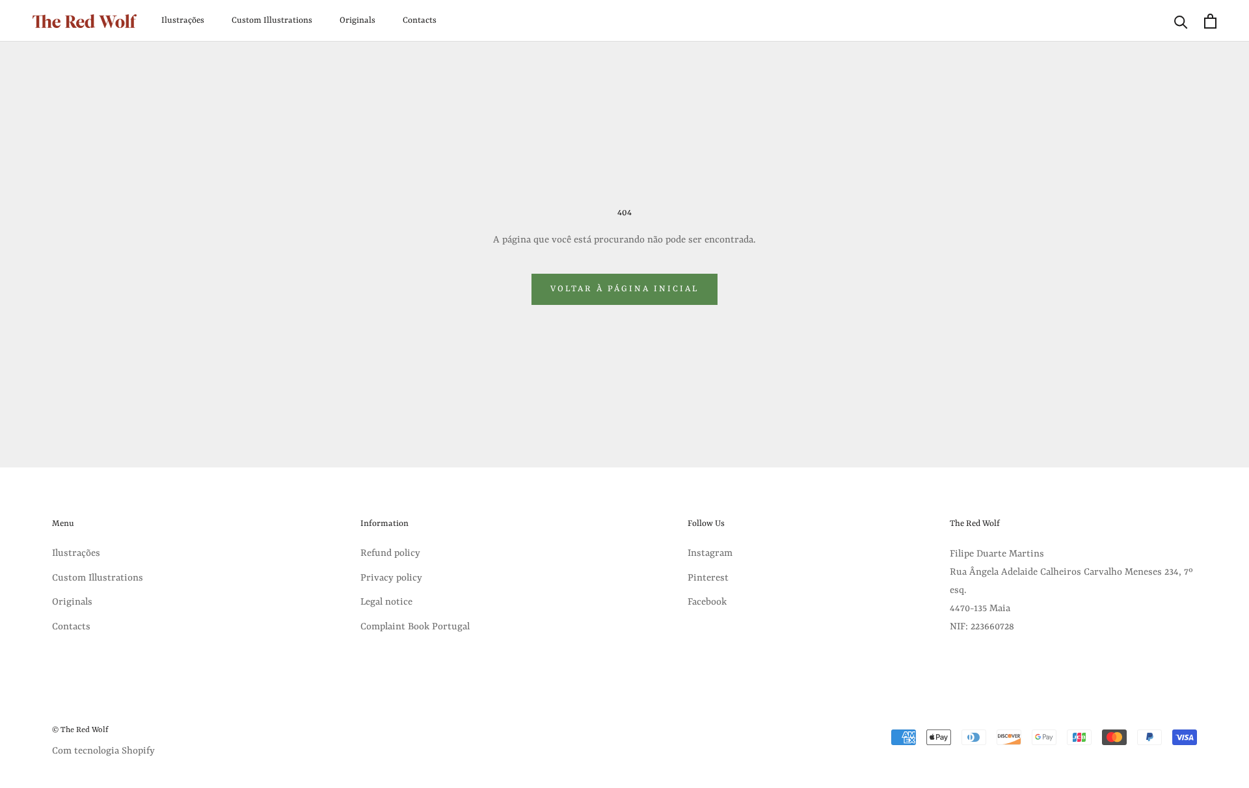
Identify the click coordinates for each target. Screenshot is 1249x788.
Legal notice (386, 602)
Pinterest (708, 578)
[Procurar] (1181, 21)
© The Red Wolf (80, 730)
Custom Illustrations (272, 20)
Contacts (419, 20)
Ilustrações (182, 20)
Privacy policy (391, 578)
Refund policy (390, 553)
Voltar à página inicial (624, 289)
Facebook (707, 602)
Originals (357, 20)
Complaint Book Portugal (415, 627)
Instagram (710, 553)
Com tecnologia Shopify (103, 751)
